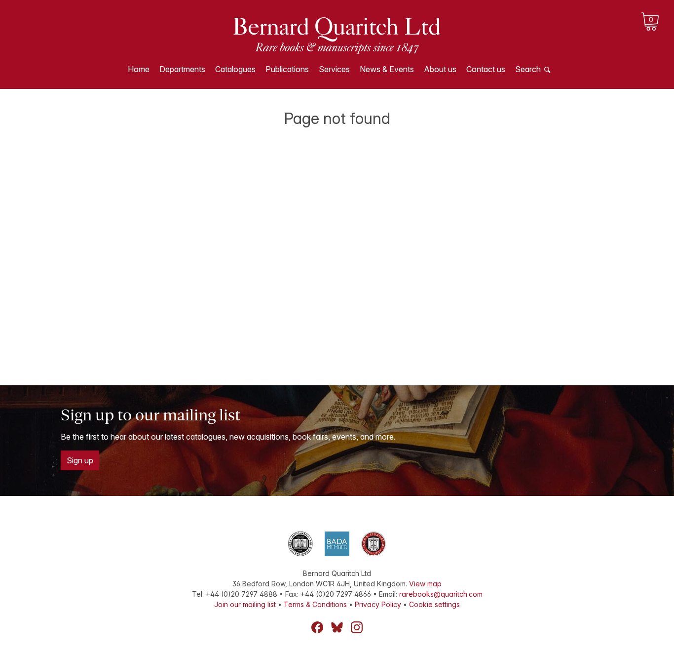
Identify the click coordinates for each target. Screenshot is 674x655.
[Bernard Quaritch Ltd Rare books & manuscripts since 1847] (337, 34)
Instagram (357, 627)
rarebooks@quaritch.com (441, 594)
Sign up (80, 460)
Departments (182, 69)
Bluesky (337, 627)
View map (425, 583)
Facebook (317, 627)
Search (528, 69)
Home (139, 69)
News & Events (387, 69)
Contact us (485, 69)
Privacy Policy (378, 604)
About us (440, 69)
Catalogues (235, 69)
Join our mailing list (245, 604)
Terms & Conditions (315, 604)
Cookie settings (434, 604)
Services (334, 69)
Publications (287, 69)
